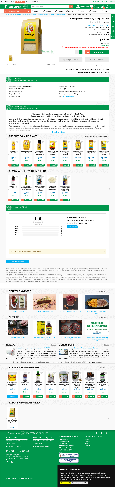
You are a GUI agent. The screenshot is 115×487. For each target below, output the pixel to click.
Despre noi (88, 441)
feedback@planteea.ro (42, 446)
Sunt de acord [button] (65, 483)
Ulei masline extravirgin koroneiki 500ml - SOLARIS (26, 187)
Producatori (94, 11)
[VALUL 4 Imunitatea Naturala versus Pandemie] (71, 328)
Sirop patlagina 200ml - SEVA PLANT (38, 384)
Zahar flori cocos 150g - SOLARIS (91, 152)
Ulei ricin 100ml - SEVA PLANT (25, 383)
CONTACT (112, 2)
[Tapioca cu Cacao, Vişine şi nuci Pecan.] (71, 302)
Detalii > (53, 345)
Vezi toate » (102, 291)
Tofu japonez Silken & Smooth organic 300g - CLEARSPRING (39, 188)
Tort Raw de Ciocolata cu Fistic (44, 311)
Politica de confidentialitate (66, 445)
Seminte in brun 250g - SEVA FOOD (51, 383)
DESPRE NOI (96, 2)
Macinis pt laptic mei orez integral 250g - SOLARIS (12, 420)
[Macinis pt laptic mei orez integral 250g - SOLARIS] (31, 36)
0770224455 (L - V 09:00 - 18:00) (18, 459)
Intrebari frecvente (64, 441)
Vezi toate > (103, 367)
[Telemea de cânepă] (18, 302)
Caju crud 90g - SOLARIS (14, 152)
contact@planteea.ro (15, 446)
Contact (87, 445)
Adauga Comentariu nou (18, 261)
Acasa (87, 439)
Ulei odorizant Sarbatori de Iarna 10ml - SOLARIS (39, 153)
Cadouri (82, 11)
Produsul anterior (12, 64)
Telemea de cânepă (18, 311)
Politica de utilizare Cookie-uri (67, 448)
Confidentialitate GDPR (65, 450)
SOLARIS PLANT (68, 96)
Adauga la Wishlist (98, 59)
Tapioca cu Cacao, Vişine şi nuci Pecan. (71, 311)
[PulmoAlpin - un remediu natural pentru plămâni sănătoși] (45, 328)
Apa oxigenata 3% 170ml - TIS (13, 186)
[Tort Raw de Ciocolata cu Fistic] (45, 302)
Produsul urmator (49, 64)
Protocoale (60, 11)
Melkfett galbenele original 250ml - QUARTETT (12, 384)
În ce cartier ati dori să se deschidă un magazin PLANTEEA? (33, 348)
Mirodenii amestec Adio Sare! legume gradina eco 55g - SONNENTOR (65, 188)
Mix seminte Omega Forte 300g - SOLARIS (78, 153)
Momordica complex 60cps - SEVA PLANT (102, 384)
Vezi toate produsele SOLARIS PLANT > (97, 136)
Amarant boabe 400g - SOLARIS (26, 152)
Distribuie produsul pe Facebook (100, 65)
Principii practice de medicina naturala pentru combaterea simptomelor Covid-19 (97, 339)
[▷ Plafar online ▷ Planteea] (14, 6)
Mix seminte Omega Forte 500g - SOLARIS (65, 153)
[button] (8, 153)
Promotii (70, 11)
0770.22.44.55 (104, 72)
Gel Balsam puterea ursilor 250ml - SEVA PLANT (64, 384)
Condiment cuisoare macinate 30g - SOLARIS (104, 153)
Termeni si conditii (64, 443)
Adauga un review (72, 226)
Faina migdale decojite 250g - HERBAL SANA (52, 187)
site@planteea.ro (14, 462)
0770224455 (12, 443)
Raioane (36, 11)
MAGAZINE (105, 2)
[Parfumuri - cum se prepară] (18, 328)
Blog (86, 443)
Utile (106, 11)
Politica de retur (63, 439)
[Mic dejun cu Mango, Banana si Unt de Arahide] (97, 302)
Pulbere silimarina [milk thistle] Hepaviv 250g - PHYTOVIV (76, 385)
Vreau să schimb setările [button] (79, 483)
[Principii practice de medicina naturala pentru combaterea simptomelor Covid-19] (97, 328)
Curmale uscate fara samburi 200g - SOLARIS (52, 153)
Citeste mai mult (59, 132)
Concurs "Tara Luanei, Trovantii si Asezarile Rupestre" (84, 348)
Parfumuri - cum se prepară (18, 337)
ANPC (60, 452)
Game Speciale (49, 11)
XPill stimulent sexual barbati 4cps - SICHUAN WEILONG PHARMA (90, 385)
